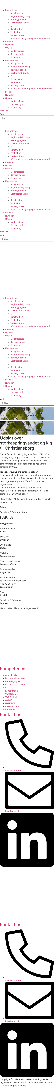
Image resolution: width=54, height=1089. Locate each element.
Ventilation (15, 32)
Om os (8, 47)
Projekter (9, 41)
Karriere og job (17, 54)
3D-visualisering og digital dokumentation (31, 38)
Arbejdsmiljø (16, 13)
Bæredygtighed (18, 19)
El (11, 25)
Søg (2, 114)
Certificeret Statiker (20, 22)
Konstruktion (16, 29)
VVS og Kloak (17, 35)
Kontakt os (10, 714)
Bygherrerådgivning (20, 16)
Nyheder (9, 44)
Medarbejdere (17, 51)
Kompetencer (11, 10)
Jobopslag (15, 57)
